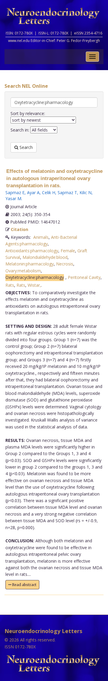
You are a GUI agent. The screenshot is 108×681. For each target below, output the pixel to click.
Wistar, (34, 285)
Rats (9, 285)
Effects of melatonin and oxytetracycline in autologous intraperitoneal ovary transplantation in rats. (54, 178)
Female (68, 250)
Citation (19, 229)
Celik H (48, 192)
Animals (41, 237)
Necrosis (64, 264)
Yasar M (13, 198)
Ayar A (33, 192)
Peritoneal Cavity (84, 277)
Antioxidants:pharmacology (31, 250)
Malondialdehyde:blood (45, 257)
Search (25, 147)
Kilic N (86, 192)
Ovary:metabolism (23, 271)
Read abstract (23, 584)
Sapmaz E (15, 192)
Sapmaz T (67, 192)
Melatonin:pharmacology (29, 264)
